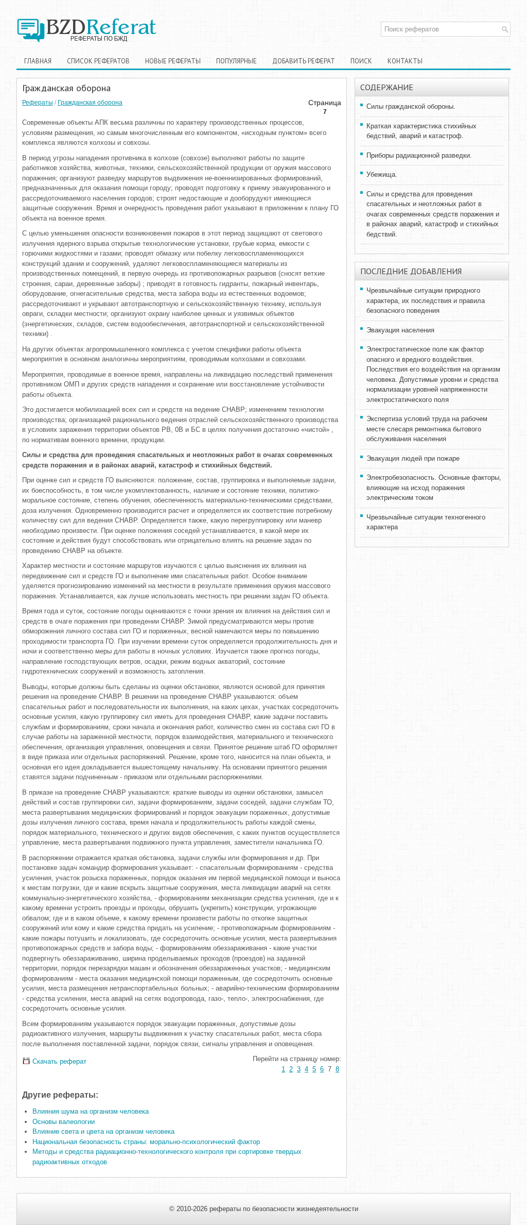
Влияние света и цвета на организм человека (103, 1131)
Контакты (405, 61)
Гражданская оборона (90, 102)
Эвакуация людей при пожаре (413, 458)
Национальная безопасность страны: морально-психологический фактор (146, 1142)
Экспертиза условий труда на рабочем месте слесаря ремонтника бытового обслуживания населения (426, 429)
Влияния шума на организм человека (90, 1111)
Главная (37, 61)
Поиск (361, 61)
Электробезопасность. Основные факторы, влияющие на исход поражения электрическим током (433, 487)
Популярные (236, 61)
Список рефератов (98, 61)
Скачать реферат (58, 1061)
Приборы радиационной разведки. (419, 155)
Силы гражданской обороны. (410, 106)
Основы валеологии (63, 1122)
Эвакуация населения (400, 330)
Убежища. (381, 174)
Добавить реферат (303, 61)
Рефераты (37, 102)
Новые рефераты (173, 61)
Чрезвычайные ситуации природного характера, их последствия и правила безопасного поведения (425, 300)
